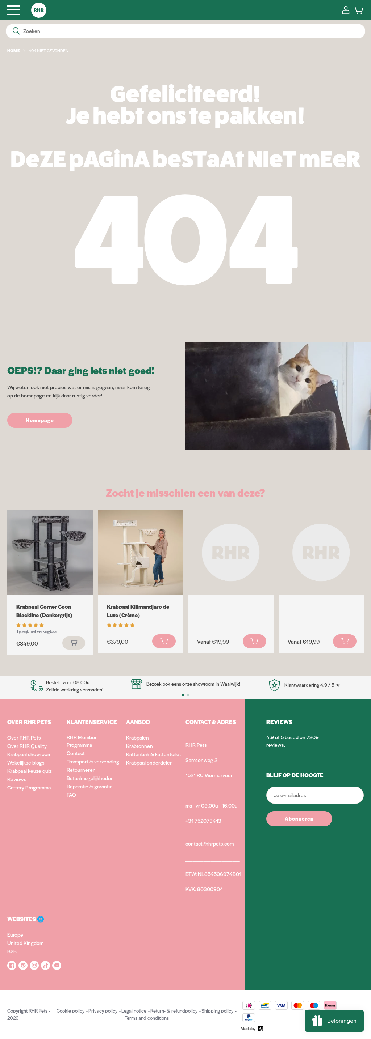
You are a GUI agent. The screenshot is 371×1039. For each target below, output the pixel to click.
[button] (30, 624)
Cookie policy (70, 1010)
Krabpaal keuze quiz (29, 770)
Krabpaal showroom (29, 754)
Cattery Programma (29, 787)
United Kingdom (25, 942)
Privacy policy (102, 1010)
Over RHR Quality (27, 745)
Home (13, 50)
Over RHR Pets (24, 737)
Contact (76, 753)
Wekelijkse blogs (26, 762)
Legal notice (133, 1010)
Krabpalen (137, 737)
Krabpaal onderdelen (149, 762)
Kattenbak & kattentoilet (153, 754)
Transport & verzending (93, 761)
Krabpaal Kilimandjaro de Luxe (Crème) (138, 610)
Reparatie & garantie (90, 786)
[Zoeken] (16, 31)
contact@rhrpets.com (210, 843)
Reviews (16, 779)
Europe (15, 934)
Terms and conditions (147, 1017)
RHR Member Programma (82, 740)
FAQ (71, 794)
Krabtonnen (139, 745)
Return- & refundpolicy (173, 1010)
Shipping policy (217, 1010)
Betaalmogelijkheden (90, 778)
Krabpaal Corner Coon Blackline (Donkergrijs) (44, 610)
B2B (12, 951)
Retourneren (81, 769)
